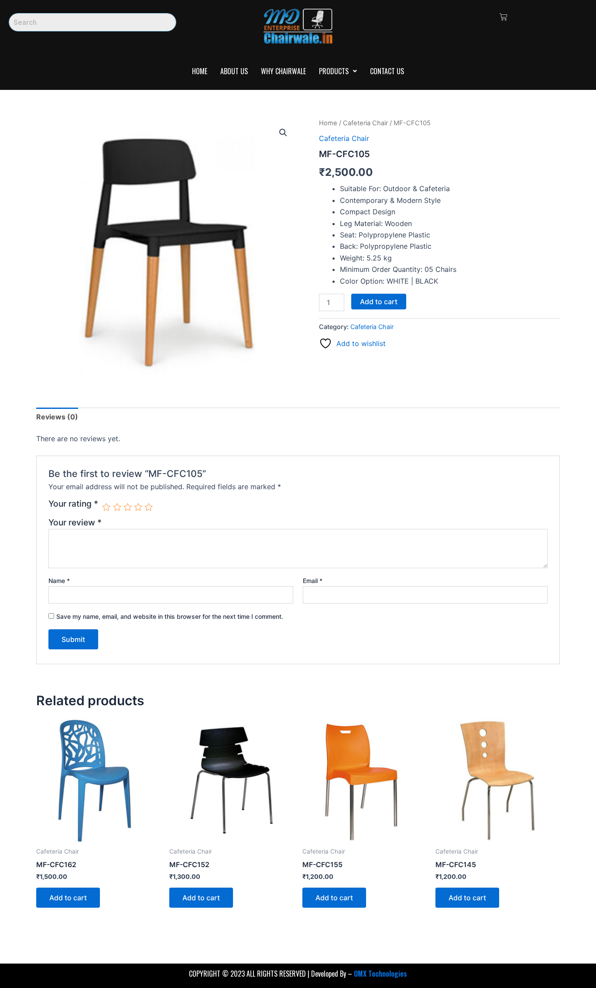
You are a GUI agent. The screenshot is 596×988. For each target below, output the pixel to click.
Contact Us (387, 71)
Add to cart (378, 301)
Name (59, 580)
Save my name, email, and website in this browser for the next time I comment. (169, 616)
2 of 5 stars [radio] (117, 507)
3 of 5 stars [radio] (127, 507)
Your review (75, 522)
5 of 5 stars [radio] (148, 507)
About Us (234, 71)
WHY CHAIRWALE (283, 71)
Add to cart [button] (68, 897)
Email (312, 580)
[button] (337, 71)
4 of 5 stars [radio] (138, 507)
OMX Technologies (380, 973)
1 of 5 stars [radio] (106, 507)
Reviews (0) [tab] (57, 416)
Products (334, 71)
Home (199, 71)
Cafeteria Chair (365, 123)
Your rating (73, 504)
